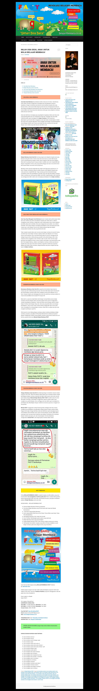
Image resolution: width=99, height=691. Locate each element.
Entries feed (67, 205)
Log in (66, 204)
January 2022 (68, 161)
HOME (22, 37)
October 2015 (68, 170)
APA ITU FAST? (29, 37)
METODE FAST (26, 586)
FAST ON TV (23, 40)
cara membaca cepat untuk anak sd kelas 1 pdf (45, 673)
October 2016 (68, 168)
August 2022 (68, 152)
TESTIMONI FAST (46, 37)
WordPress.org (68, 208)
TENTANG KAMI (32, 40)
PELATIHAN (39, 40)
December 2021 (68, 162)
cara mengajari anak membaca (31, 679)
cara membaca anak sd (41, 671)
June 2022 (67, 155)
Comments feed (68, 206)
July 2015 (67, 172)
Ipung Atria (67, 115)
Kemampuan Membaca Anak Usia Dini (32, 91)
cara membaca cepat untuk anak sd (49, 672)
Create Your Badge (68, 118)
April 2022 (67, 158)
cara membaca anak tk (51, 671)
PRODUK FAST (38, 37)
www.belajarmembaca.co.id (30, 614)
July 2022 (67, 154)
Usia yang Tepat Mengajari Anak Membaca (33, 89)
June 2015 (67, 174)
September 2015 (68, 171)
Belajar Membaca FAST (29, 671)
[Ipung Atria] (65, 117)
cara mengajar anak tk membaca (31, 677)
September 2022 (68, 151)
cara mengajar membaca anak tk (42, 678)
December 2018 (68, 167)
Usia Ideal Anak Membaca (29, 86)
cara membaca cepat (38, 672)
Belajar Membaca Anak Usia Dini (31, 87)
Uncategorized (68, 180)
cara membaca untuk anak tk (36, 674)
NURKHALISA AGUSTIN (70, 129)
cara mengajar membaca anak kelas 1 (28, 678)
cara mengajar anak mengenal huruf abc (39, 676)
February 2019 (68, 165)
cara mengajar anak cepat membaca (49, 674)
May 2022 (67, 157)
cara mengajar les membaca (43, 677)
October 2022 (68, 150)
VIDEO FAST (55, 37)
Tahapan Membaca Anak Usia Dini (31, 92)
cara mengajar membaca (54, 677)
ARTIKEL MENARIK (48, 40)
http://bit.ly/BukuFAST (33, 611)
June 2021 (67, 164)
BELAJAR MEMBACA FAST (71, 125)
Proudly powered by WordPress (49, 686)
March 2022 (67, 160)
